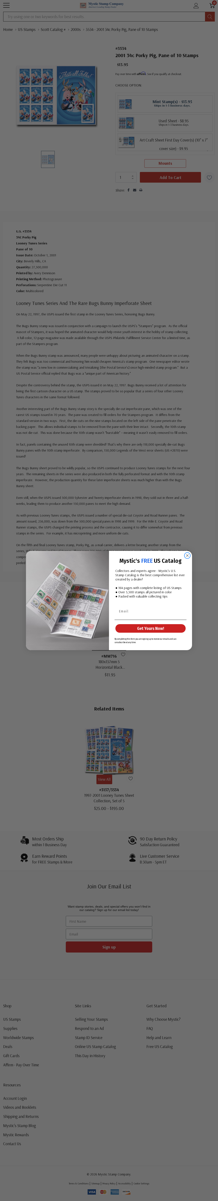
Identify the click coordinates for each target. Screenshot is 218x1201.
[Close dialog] (187, 555)
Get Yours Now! (150, 628)
